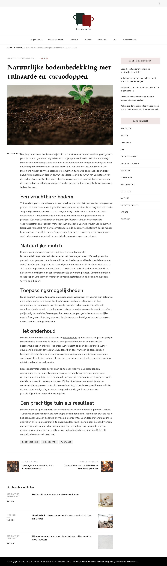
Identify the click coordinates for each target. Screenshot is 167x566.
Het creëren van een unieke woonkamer (56, 494)
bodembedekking (30, 442)
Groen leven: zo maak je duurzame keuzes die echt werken (137, 98)
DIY (115, 40)
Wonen (88, 40)
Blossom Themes (96, 561)
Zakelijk (125, 219)
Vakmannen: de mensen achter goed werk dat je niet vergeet (138, 80)
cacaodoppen (27, 276)
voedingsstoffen (102, 309)
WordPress (132, 561)
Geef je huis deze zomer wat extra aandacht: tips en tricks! (61, 517)
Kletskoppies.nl (32, 561)
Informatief (128, 184)
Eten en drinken (55, 40)
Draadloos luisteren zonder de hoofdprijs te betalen (135, 70)
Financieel (102, 40)
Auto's (125, 135)
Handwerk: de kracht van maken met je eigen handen (140, 89)
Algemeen (35, 40)
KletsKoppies (12, 154)
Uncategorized (129, 205)
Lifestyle (74, 40)
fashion (125, 170)
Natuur (125, 198)
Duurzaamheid (129, 40)
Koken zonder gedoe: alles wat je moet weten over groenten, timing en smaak (140, 107)
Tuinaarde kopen (29, 203)
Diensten (126, 142)
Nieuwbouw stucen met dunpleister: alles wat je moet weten (61, 538)
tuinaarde (66, 442)
